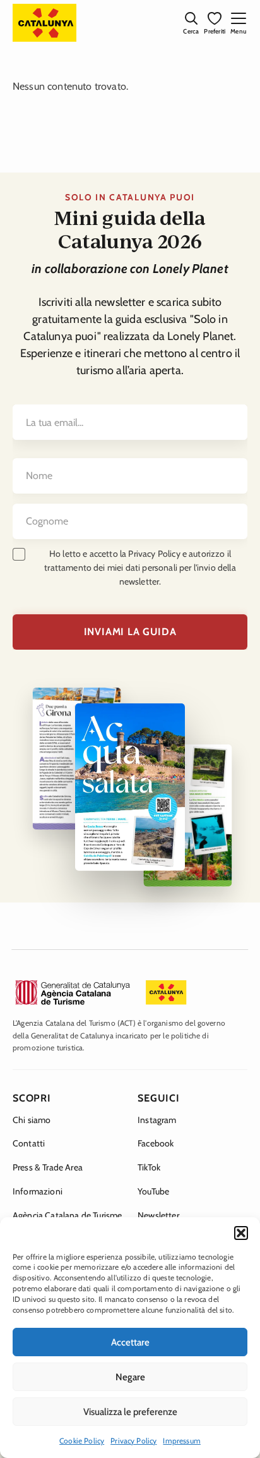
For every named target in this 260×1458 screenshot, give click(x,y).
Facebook (156, 1143)
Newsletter (158, 1215)
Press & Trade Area (48, 1167)
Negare (130, 1377)
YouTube (153, 1191)
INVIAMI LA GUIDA (130, 632)
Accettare (130, 1342)
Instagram (157, 1120)
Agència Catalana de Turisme (67, 1215)
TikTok (149, 1167)
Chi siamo (31, 1120)
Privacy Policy (133, 1440)
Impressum (181, 1440)
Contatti (29, 1143)
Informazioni (37, 1191)
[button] (241, 1233)
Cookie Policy (81, 1440)
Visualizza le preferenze (130, 1412)
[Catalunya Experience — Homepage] (44, 23)
